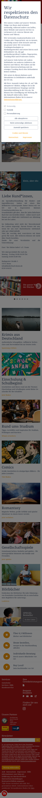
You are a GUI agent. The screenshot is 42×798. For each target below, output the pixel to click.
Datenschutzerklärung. (13, 100)
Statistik (10, 110)
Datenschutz (13, 137)
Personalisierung (13, 113)
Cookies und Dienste (20, 133)
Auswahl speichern (21, 127)
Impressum (27, 137)
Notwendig (11, 106)
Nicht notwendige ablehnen (21, 123)
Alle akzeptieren (21, 118)
